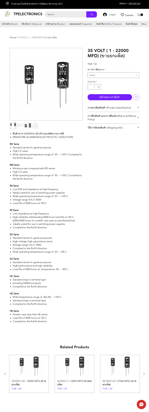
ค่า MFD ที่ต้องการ (96, 69)
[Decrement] (90, 86)
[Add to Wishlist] (136, 97)
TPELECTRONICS (28, 14)
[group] (74, 374)
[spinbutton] (94, 86)
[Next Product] (144, 374)
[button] (140, 14)
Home (13, 37)
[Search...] (91, 14)
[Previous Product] (5, 374)
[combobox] (113, 75)
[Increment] (99, 86)
